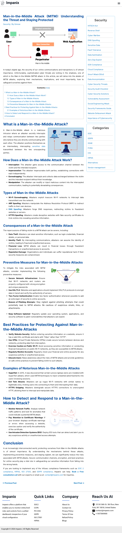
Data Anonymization (96, 79)
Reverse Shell (94, 30)
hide (47, 88)
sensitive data (38, 146)
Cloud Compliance (95, 69)
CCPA (36, 508)
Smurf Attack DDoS (96, 74)
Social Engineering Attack (98, 103)
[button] (119, 3)
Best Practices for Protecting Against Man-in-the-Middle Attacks (31, 107)
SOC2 (36, 504)
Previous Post (10, 483)
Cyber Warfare (94, 35)
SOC (90, 133)
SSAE (90, 143)
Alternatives (93, 163)
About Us (66, 504)
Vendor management (96, 167)
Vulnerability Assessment (98, 99)
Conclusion (10, 116)
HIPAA (17, 472)
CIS (89, 153)
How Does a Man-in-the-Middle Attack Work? (26, 95)
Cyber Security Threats (97, 84)
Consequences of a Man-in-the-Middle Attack (26, 101)
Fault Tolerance (94, 50)
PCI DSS (37, 511)
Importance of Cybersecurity (100, 118)
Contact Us (66, 508)
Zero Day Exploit (95, 60)
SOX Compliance (95, 65)
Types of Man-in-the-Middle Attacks (23, 98)
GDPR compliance (45, 472)
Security (6, 24)
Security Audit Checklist (98, 89)
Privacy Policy (67, 511)
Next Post (79, 483)
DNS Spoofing (15, 209)
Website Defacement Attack (99, 113)
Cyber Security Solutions (98, 94)
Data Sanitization (95, 55)
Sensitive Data (94, 45)
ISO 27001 (26, 472)
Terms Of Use (67, 514)
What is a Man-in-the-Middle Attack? (20, 92)
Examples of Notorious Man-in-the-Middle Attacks (28, 110)
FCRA (90, 148)
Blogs (64, 521)
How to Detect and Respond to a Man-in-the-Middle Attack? (29, 113)
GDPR (90, 138)
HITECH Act (93, 26)
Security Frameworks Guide (99, 108)
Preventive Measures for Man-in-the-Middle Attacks (29, 104)
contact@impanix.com (54, 475)
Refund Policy (67, 517)
